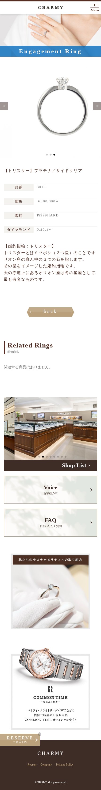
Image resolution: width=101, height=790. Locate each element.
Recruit (31, 765)
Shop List (74, 465)
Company (46, 765)
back (51, 312)
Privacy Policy (65, 765)
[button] (4, 106)
